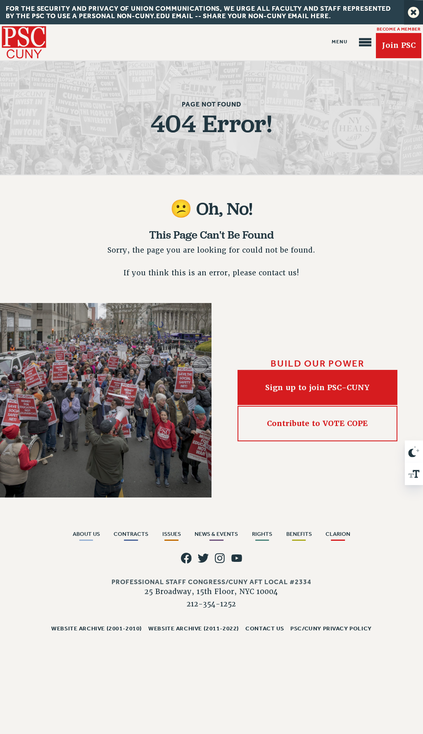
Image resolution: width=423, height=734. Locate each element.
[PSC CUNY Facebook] (186, 558)
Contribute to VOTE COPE (317, 423)
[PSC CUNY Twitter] (203, 558)
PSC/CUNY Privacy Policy (330, 628)
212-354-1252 (211, 604)
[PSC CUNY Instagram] (220, 558)
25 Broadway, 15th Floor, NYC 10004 (211, 591)
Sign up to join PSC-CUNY (317, 387)
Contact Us (264, 628)
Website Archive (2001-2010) (96, 628)
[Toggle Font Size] (414, 474)
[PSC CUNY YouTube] (236, 558)
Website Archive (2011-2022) (193, 628)
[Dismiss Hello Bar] (413, 12)
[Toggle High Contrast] (414, 451)
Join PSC (398, 45)
